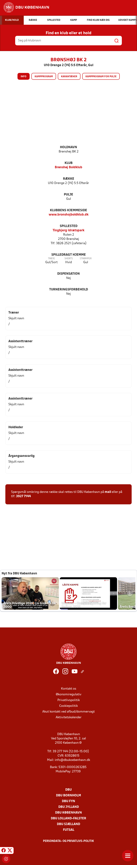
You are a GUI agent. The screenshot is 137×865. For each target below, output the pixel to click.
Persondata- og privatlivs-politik (68, 841)
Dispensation (68, 273)
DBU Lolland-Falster (68, 818)
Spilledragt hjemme (68, 254)
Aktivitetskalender (69, 717)
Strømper (86, 258)
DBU (68, 789)
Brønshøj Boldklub (68, 167)
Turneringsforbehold (68, 289)
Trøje (51, 258)
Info (23, 76)
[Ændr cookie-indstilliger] (6, 859)
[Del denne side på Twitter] (9, 851)
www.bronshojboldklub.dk (68, 214)
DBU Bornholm (68, 795)
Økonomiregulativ (68, 694)
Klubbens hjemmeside (68, 210)
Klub (69, 163)
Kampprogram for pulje (100, 76)
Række (68, 178)
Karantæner (69, 76)
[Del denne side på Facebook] (3, 851)
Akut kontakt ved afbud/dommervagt (68, 711)
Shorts (68, 258)
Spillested (68, 226)
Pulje (68, 194)
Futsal (68, 829)
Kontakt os (68, 688)
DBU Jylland (68, 807)
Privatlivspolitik (68, 700)
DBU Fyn (68, 801)
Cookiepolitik (68, 706)
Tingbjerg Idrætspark (68, 230)
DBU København (68, 812)
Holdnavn (68, 147)
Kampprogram (44, 76)
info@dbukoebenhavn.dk (72, 760)
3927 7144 (23, 496)
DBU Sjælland (68, 824)
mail (108, 492)
